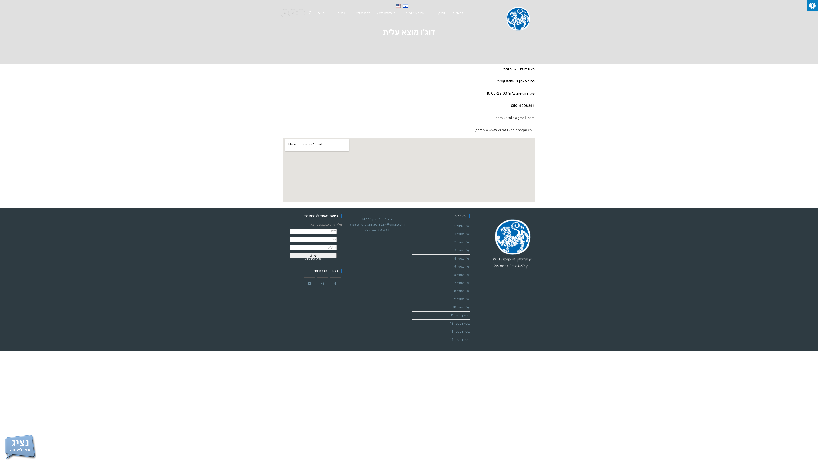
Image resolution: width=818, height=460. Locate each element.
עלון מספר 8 (462, 291)
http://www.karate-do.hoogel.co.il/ (505, 130)
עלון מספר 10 (461, 307)
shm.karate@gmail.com (515, 118)
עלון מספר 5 (462, 267)
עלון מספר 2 (462, 242)
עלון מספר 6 (462, 275)
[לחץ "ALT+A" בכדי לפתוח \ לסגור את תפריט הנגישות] (812, 6)
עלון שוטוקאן (462, 226)
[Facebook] (335, 283)
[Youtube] (309, 283)
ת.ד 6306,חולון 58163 (377, 219)
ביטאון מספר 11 (460, 315)
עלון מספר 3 (462, 250)
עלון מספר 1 (462, 234)
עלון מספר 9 (462, 299)
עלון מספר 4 (462, 258)
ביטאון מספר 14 (460, 340)
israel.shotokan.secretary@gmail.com (377, 224)
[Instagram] (322, 283)
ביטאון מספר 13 (460, 332)
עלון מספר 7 (462, 283)
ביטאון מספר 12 (460, 323)
